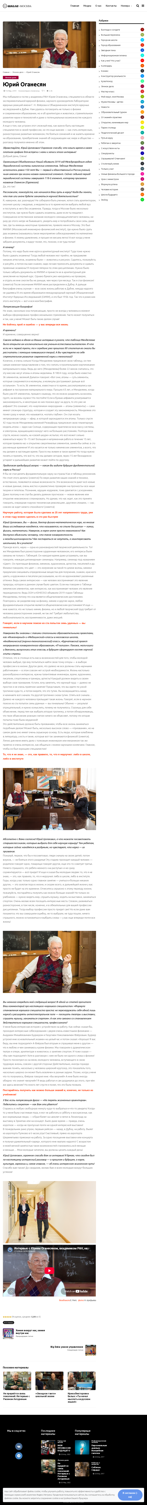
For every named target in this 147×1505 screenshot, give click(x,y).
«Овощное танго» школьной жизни (45, 1395)
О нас (98, 5)
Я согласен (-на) (130, 1495)
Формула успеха (109, 184)
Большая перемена (110, 35)
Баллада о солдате (110, 29)
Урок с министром (110, 179)
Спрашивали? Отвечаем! (113, 158)
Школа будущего (109, 194)
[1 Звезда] (4, 1317)
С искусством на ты (110, 148)
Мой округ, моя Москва (112, 96)
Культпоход (106, 81)
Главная (74, 5)
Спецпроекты (107, 153)
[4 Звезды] (9, 1317)
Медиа (87, 5)
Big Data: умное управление (67, 1348)
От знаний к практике (111, 117)
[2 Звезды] (5, 1317)
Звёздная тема (108, 50)
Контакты (111, 5)
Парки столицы (108, 127)
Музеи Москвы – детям (112, 102)
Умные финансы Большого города (118, 174)
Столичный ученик (110, 163)
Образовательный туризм (114, 112)
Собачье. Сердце (96, 1468)
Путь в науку (107, 138)
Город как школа (109, 40)
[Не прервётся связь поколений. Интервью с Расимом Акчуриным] (17, 1381)
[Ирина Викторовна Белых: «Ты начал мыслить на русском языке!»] (82, 1381)
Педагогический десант (112, 133)
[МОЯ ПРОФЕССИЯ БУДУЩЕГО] (48, 1447)
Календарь (106, 66)
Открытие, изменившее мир (114, 122)
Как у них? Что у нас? (110, 60)
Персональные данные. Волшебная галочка (99, 1449)
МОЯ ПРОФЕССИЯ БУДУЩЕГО (64, 1448)
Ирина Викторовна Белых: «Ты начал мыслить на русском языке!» (79, 1397)
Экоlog (104, 200)
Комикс (104, 71)
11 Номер (9, 1322)
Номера (125, 5)
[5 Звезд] (10, 1317)
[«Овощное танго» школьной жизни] (49, 1381)
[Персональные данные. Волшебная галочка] (82, 1447)
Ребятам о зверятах (111, 143)
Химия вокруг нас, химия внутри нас (30, 1333)
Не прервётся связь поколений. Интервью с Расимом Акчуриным (16, 1396)
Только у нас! (107, 169)
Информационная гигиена (114, 55)
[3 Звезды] (7, 1317)
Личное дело (18, 72)
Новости (105, 107)
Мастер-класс (107, 91)
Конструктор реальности (113, 76)
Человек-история (109, 189)
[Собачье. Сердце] (82, 1469)
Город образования (110, 45)
